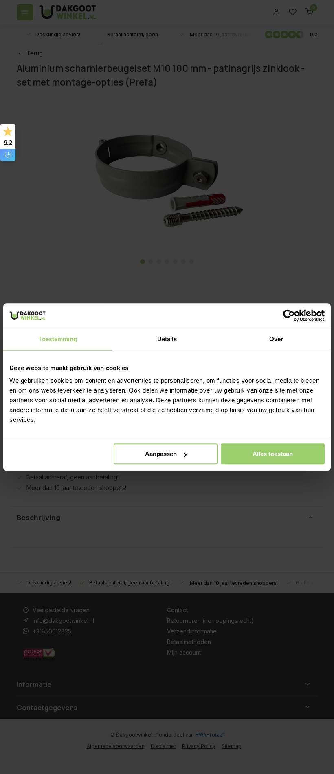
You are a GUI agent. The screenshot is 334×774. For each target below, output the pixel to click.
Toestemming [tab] (57, 338)
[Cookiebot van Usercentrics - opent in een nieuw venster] (289, 315)
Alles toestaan (273, 453)
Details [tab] (167, 338)
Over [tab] (276, 338)
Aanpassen (161, 453)
